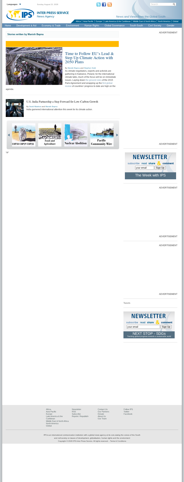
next (117, 135)
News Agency (45, 16)
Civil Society (154, 25)
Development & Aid (26, 25)
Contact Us (103, 409)
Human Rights (91, 25)
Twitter (126, 412)
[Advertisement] (150, 88)
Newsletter (76, 409)
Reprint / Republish (80, 416)
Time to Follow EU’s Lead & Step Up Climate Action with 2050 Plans (89, 57)
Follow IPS (128, 409)
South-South (136, 25)
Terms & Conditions (118, 441)
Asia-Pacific (88, 21)
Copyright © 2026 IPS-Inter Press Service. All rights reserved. (83, 441)
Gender (170, 25)
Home (8, 25)
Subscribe (76, 414)
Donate (101, 414)
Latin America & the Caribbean (117, 21)
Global (175, 21)
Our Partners (103, 412)
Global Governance (115, 25)
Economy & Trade (51, 25)
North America (164, 21)
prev (9, 135)
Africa (78, 21)
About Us (102, 416)
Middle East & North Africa (144, 21)
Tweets (126, 303)
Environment (72, 25)
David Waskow (35, 106)
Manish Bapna (74, 68)
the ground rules (94, 80)
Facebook (128, 414)
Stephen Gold (90, 68)
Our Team (102, 419)
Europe (99, 21)
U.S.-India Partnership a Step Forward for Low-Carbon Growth (62, 101)
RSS (74, 412)
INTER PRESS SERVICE (53, 13)
